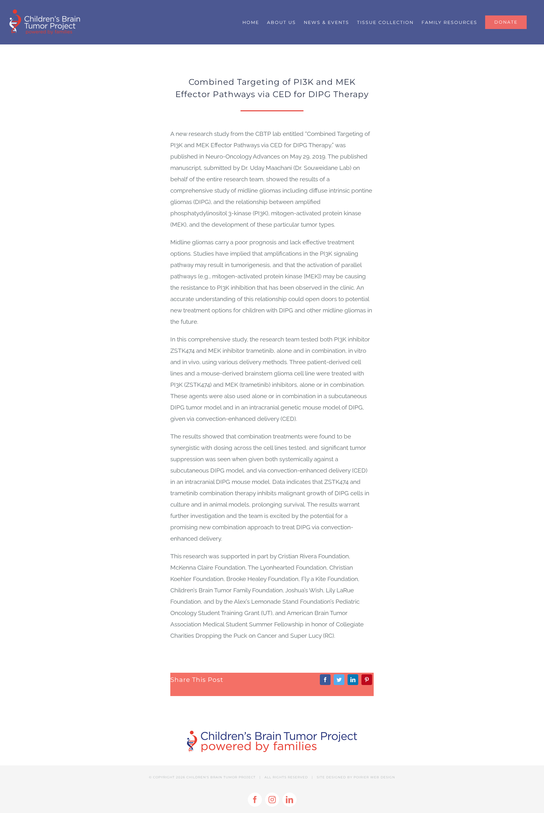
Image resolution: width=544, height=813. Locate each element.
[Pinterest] (367, 680)
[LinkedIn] (353, 680)
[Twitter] (339, 680)
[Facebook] (325, 680)
